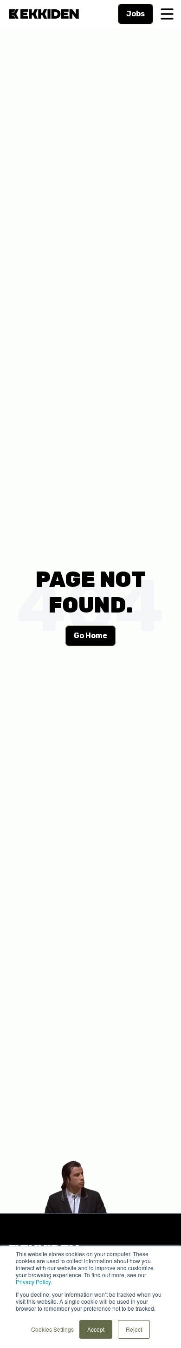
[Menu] (167, 14)
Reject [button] (134, 1329)
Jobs (135, 13)
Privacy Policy (33, 1282)
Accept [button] (95, 1329)
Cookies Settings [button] (52, 1329)
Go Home (90, 635)
